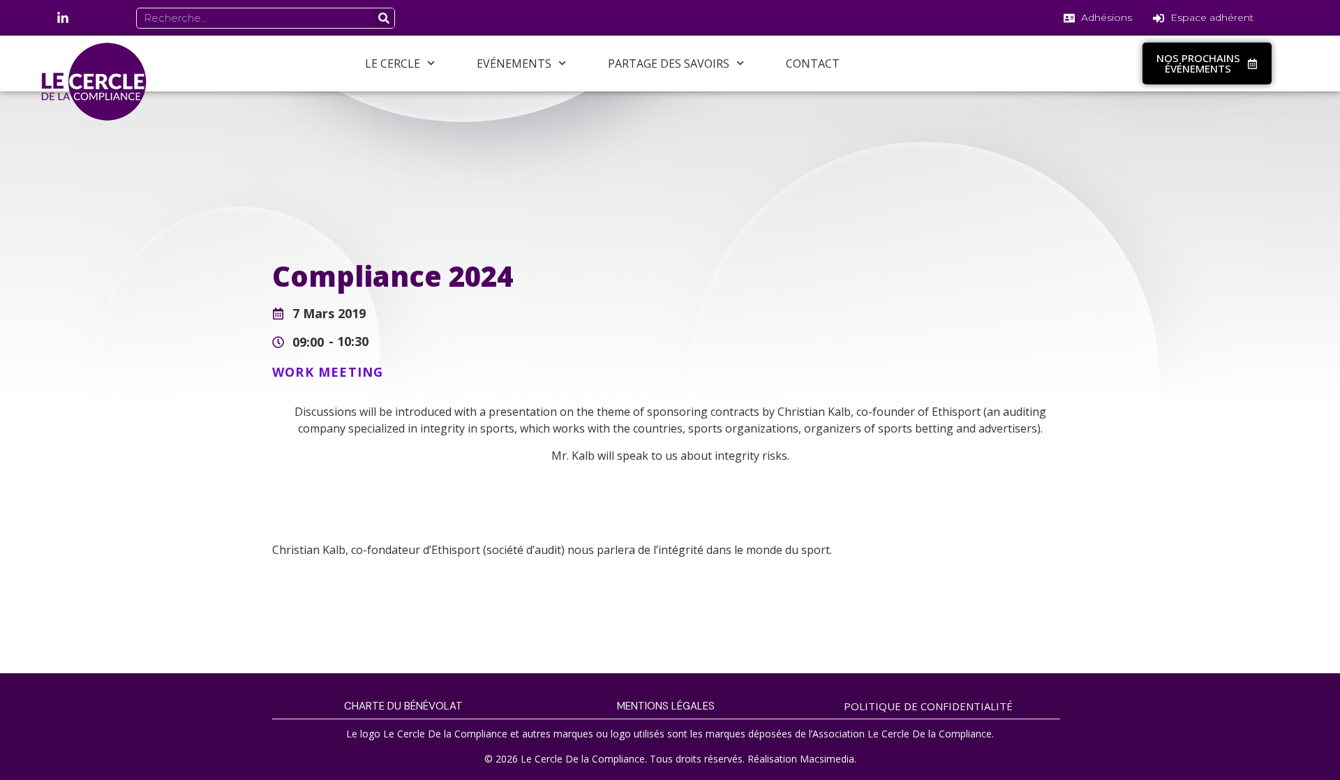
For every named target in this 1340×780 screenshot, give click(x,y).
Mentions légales (666, 706)
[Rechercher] (383, 18)
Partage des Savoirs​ (668, 63)
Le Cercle (392, 63)
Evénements (514, 63)
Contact (813, 63)
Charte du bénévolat (403, 706)
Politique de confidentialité (928, 706)
